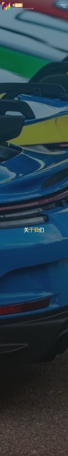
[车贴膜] (6, 5)
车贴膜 (17, 5)
